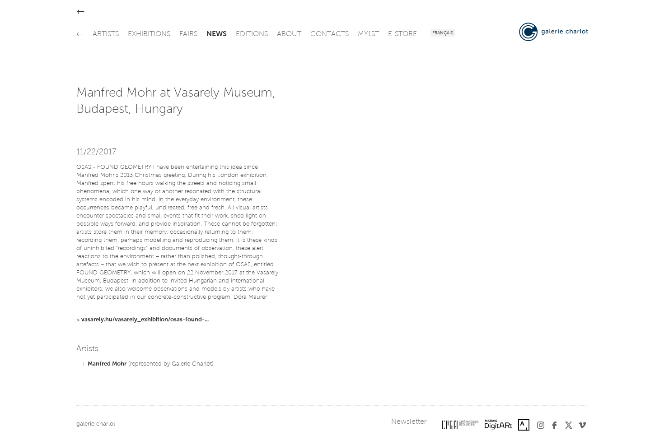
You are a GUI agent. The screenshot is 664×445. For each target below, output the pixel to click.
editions (252, 34)
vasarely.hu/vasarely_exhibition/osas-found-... (145, 320)
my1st (368, 34)
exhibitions (149, 34)
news (216, 34)
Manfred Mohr (107, 364)
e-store (402, 34)
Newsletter (408, 422)
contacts (329, 34)
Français (442, 33)
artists (106, 34)
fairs (188, 34)
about (289, 34)
